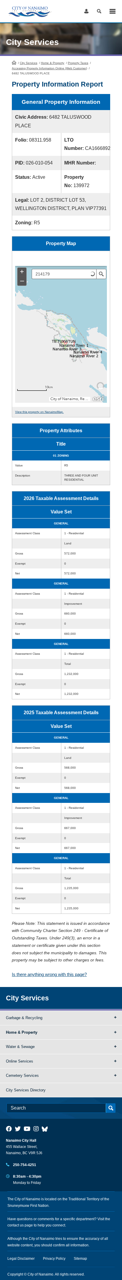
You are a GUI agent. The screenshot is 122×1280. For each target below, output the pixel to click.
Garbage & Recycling (24, 1018)
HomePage (14, 62)
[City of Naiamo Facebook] (9, 1129)
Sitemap (80, 1259)
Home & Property (52, 63)
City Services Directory (26, 1090)
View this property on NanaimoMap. (39, 411)
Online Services (19, 1061)
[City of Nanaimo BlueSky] (46, 1129)
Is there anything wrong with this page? (49, 974)
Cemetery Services (22, 1075)
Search (99, 11)
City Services (28, 63)
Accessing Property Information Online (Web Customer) (49, 68)
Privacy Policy (54, 1259)
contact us (15, 1225)
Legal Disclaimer (21, 1259)
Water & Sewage (20, 1046)
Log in (86, 11)
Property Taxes (78, 63)
